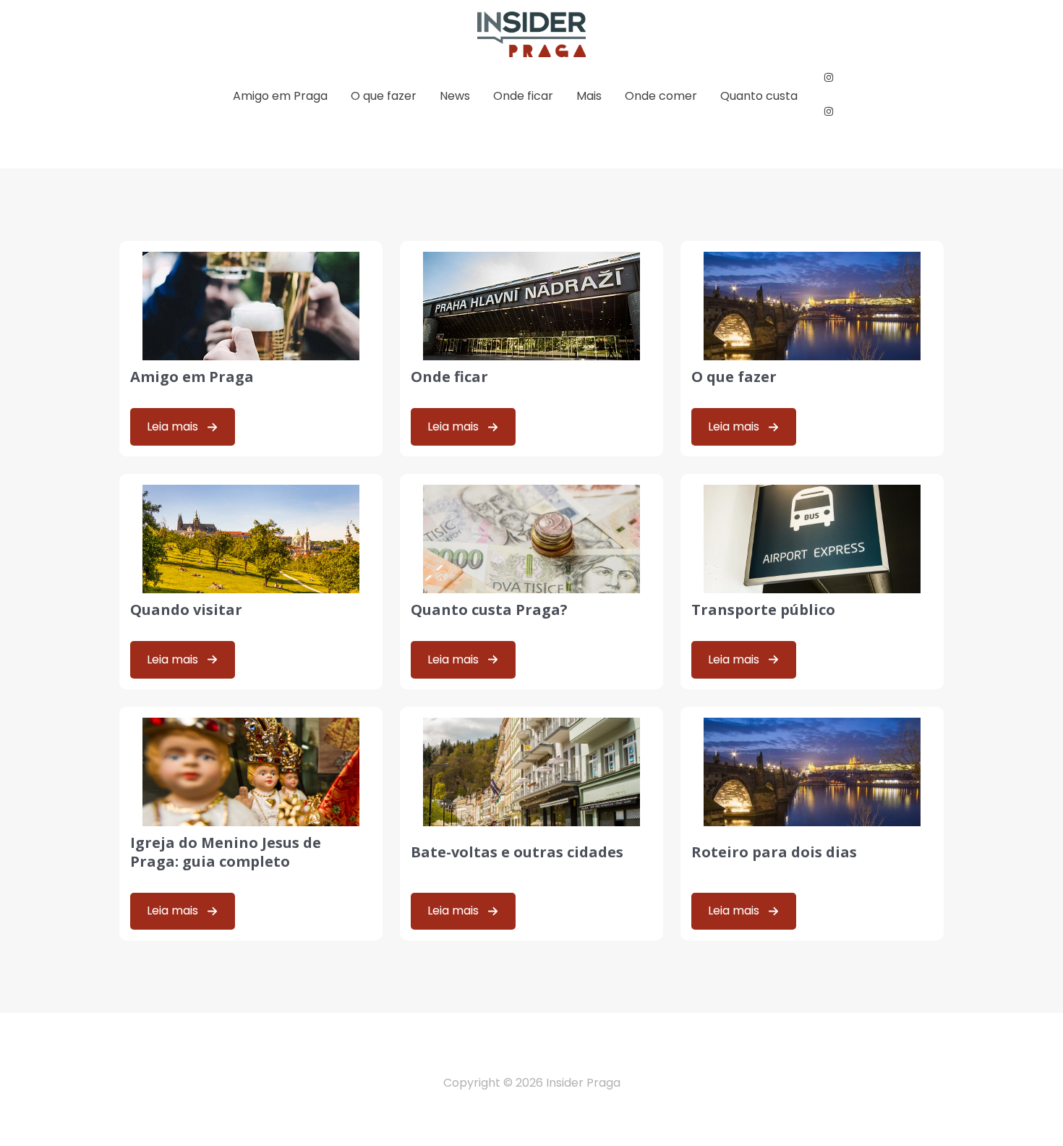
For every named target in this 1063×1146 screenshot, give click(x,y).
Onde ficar (523, 96)
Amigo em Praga (280, 96)
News (455, 96)
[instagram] (829, 77)
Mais (589, 96)
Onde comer (661, 96)
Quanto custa (759, 96)
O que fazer (384, 96)
